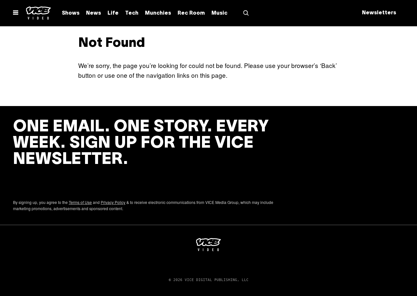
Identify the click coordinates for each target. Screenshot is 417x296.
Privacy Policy (113, 202)
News (93, 13)
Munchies (158, 13)
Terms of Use (80, 202)
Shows (70, 13)
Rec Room (191, 13)
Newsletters (379, 13)
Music (219, 13)
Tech (131, 13)
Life (113, 13)
